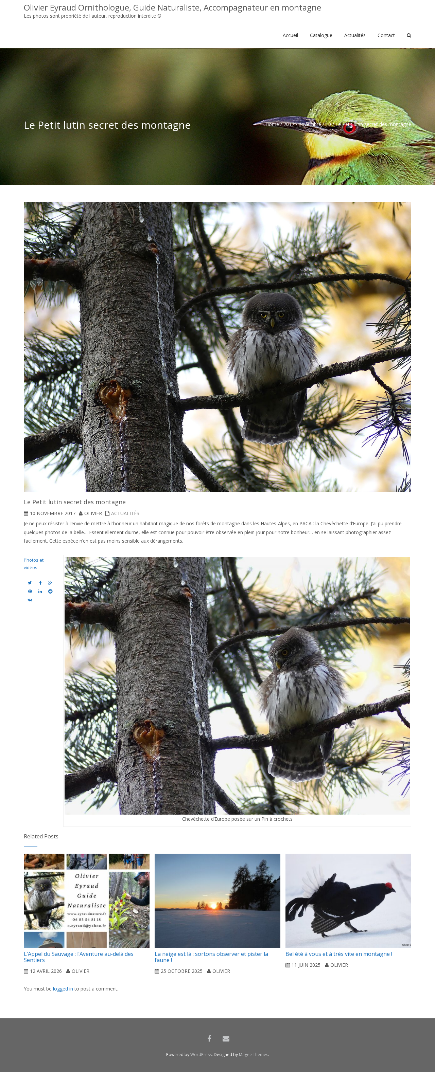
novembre (310, 124)
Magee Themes (253, 1054)
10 (328, 124)
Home (272, 124)
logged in (63, 988)
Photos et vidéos (34, 563)
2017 (288, 124)
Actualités (125, 513)
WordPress (201, 1054)
